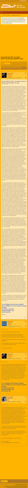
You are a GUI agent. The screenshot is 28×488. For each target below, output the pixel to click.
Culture (8, 15)
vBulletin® (20, 485)
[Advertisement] (14, 39)
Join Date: (9, 77)
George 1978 (10, 73)
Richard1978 (10, 321)
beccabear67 (10, 397)
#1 (26, 81)
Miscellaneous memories (15, 15)
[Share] (25, 78)
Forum (5, 15)
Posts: (17, 77)
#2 (26, 329)
